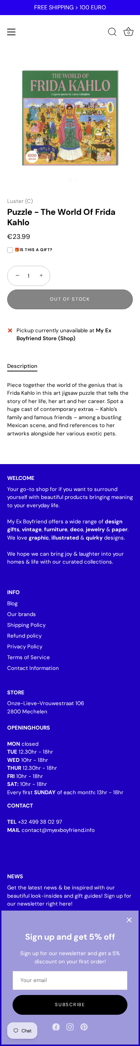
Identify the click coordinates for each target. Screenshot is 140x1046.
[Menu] (11, 32)
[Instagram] (70, 1026)
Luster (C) (20, 201)
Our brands (21, 614)
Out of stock (70, 299)
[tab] (26, 366)
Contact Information (33, 668)
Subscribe (70, 1004)
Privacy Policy (24, 646)
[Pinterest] (84, 1026)
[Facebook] (56, 1026)
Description (22, 366)
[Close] (129, 920)
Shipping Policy (26, 625)
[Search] (112, 33)
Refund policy (24, 635)
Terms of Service (28, 657)
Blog (12, 603)
